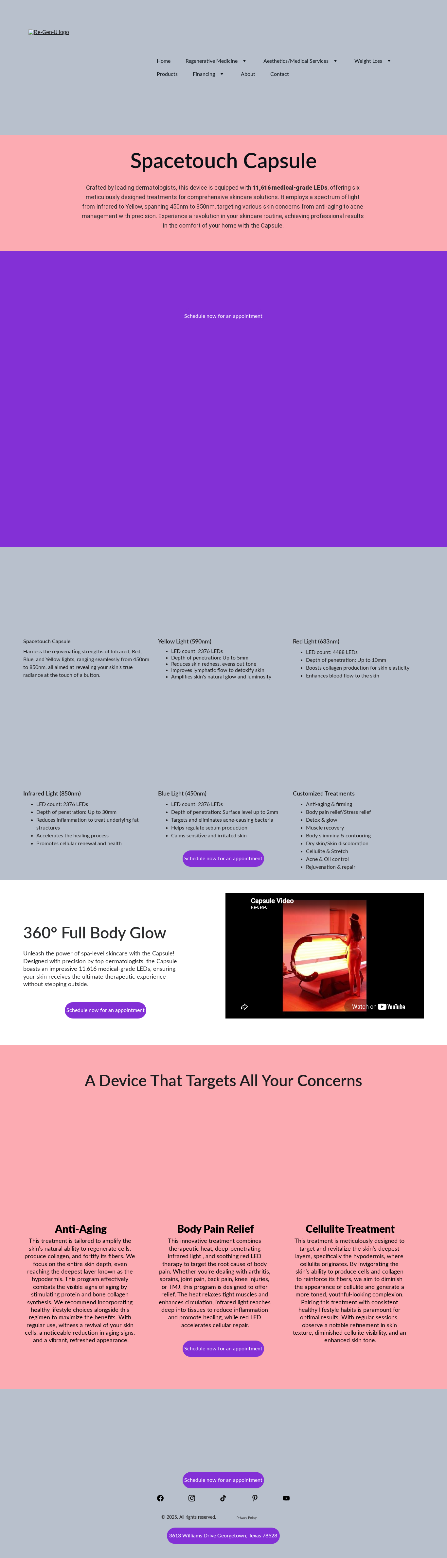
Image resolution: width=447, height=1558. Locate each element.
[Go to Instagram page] (195, 1498)
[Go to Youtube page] (286, 1498)
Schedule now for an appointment (223, 316)
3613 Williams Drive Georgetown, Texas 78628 (223, 1535)
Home (163, 61)
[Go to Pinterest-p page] (258, 1498)
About (248, 74)
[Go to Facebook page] (163, 1498)
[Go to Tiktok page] (226, 1498)
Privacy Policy (247, 1517)
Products (167, 74)
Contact (279, 74)
